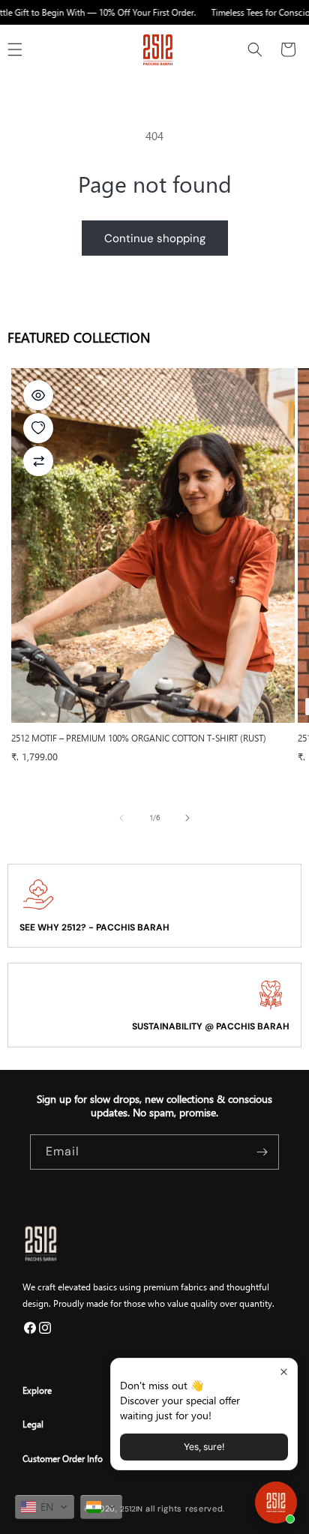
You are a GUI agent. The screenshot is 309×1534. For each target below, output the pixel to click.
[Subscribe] (261, 1152)
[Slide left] (121, 817)
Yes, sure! (204, 1446)
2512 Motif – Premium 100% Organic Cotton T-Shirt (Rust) (138, 738)
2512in (131, 1509)
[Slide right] (187, 817)
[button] (255, 49)
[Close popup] (283, 1371)
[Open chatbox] (276, 1503)
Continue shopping (155, 238)
